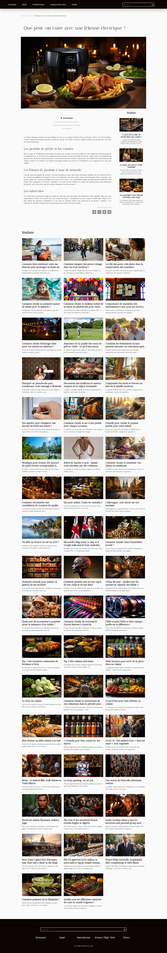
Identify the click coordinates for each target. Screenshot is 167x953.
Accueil (23, 16)
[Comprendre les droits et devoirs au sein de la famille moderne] (125, 368)
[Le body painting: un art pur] (83, 765)
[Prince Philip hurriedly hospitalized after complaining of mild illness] (125, 845)
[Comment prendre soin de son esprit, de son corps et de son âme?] (83, 567)
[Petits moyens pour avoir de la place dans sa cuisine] (125, 646)
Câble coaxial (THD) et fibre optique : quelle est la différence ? (125, 623)
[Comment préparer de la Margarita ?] (41, 884)
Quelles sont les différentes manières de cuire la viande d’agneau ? (82, 901)
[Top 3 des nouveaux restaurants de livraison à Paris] (41, 646)
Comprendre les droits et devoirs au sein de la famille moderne (124, 385)
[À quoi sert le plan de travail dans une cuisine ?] (131, 125)
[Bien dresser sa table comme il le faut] (41, 726)
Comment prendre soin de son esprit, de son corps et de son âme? (83, 583)
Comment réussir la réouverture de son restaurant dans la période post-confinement (83, 703)
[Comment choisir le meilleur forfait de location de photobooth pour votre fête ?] (83, 289)
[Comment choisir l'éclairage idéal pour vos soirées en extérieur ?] (41, 328)
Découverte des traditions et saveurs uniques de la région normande (82, 385)
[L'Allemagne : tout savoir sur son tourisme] (125, 487)
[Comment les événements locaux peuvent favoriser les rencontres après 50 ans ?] (125, 328)
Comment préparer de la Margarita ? (41, 899)
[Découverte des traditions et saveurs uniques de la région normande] (83, 368)
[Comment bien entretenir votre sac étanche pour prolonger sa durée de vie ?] (41, 249)
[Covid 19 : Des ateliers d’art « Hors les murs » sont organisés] (125, 726)
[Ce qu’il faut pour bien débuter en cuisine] (125, 686)
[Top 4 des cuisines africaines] (83, 646)
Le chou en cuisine (32, 700)
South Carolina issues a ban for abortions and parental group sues (123, 821)
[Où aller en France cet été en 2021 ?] (41, 527)
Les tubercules (66, 128)
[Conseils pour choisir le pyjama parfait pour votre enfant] (125, 408)
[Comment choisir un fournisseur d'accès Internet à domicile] (83, 606)
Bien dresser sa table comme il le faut (41, 740)
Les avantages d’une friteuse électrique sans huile (131, 196)
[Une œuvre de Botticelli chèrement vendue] (125, 765)
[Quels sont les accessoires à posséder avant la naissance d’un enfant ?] (41, 606)
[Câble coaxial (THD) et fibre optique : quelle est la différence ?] (125, 606)
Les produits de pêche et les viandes (67, 122)
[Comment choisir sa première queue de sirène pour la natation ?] (41, 289)
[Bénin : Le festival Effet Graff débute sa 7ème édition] (41, 765)
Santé (24, 4)
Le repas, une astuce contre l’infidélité (131, 166)
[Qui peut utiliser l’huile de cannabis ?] (83, 487)
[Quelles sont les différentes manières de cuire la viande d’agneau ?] (83, 884)
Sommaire (68, 118)
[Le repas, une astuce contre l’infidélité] (131, 155)
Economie (12, 4)
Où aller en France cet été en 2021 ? (40, 542)
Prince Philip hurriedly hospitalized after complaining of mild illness (124, 861)
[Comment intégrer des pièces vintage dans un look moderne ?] (83, 249)
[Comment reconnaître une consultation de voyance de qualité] (41, 487)
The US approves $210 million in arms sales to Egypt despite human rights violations (82, 862)
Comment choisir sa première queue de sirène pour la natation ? (41, 305)
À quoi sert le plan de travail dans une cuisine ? (131, 136)
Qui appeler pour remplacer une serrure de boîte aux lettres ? (39, 424)
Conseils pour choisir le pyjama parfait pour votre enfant (122, 424)
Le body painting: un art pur (79, 780)
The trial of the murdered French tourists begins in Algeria (81, 821)
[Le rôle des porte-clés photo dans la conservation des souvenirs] (125, 249)
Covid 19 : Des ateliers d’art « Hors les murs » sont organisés (125, 742)
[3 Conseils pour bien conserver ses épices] (83, 726)
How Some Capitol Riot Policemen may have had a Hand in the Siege (40, 861)
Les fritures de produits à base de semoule (67, 125)
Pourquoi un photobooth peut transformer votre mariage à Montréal (41, 385)
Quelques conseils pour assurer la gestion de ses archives (39, 583)
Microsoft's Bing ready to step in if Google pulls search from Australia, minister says (82, 545)
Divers (74, 4)
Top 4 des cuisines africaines (78, 661)
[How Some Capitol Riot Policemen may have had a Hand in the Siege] (41, 845)
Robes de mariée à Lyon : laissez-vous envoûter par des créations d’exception (81, 465)
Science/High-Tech (58, 4)
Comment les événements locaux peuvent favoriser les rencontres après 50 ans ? (125, 346)
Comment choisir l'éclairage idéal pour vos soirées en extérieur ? (39, 345)
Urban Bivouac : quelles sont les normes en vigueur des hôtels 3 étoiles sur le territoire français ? (122, 584)
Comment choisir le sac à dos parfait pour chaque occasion (82, 424)
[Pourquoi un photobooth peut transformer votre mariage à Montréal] (41, 368)
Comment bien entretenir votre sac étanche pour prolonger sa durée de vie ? (40, 267)
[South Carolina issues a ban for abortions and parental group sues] (125, 805)
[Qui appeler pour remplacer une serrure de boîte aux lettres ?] (41, 408)
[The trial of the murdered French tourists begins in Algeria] (83, 805)
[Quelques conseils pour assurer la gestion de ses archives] (41, 567)
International (38, 4)
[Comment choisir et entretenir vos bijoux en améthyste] (125, 448)
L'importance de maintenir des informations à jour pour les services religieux (125, 306)
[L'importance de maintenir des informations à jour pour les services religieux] (125, 289)
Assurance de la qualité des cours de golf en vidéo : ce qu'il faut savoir (82, 345)
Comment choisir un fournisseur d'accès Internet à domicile (80, 623)
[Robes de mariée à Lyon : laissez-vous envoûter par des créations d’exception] (83, 448)
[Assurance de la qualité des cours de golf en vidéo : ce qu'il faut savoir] (83, 328)
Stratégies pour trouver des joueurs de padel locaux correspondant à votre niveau (40, 465)
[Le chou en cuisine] (41, 686)
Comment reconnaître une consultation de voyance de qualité (40, 504)
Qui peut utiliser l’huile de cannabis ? (83, 502)
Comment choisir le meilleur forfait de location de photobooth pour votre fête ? (83, 306)
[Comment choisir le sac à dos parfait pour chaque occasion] (83, 408)
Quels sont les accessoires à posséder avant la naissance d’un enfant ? (41, 623)
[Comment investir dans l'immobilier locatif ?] (125, 527)
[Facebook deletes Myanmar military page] (41, 805)
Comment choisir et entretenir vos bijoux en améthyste (123, 464)
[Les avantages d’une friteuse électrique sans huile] (131, 185)
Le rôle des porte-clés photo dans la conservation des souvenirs (124, 265)
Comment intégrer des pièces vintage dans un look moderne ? (83, 265)
